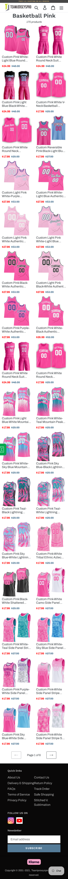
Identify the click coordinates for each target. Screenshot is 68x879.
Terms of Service (19, 794)
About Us (14, 777)
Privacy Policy (17, 800)
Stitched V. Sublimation (42, 802)
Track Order (41, 788)
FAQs (11, 788)
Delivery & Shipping (21, 783)
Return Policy (43, 783)
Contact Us (41, 777)
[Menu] (61, 7)
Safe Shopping (44, 794)
